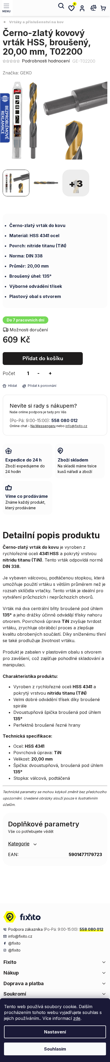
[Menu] (7, 8)
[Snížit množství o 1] (38, 373)
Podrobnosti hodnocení (46, 60)
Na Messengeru (43, 426)
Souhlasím (55, 1049)
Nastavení (55, 1032)
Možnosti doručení (29, 329)
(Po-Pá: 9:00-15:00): (44, 420)
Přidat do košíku (42, 358)
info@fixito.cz (76, 426)
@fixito (14, 943)
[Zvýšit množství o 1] (50, 373)
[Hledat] (60, 8)
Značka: (17, 72)
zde (76, 1018)
